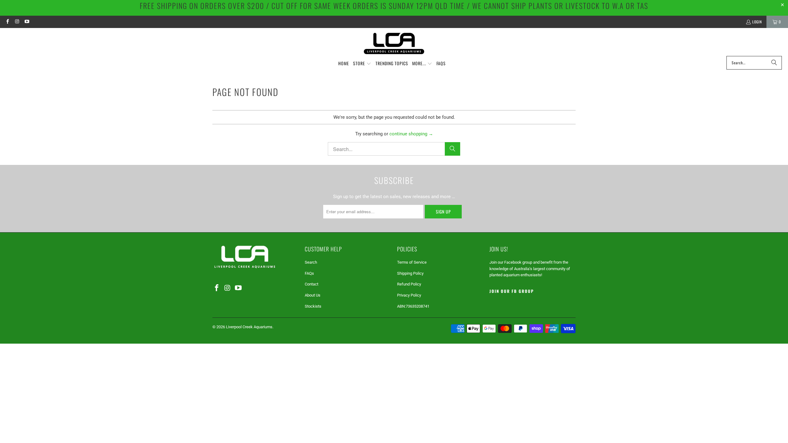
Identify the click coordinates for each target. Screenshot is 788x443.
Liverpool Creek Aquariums (249, 327)
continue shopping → (411, 134)
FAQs (309, 273)
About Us (312, 295)
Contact (311, 284)
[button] (362, 63)
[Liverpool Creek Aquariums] (394, 43)
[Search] (774, 63)
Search (311, 262)
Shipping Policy (410, 273)
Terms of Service (412, 262)
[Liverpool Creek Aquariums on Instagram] (16, 21)
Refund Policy (409, 284)
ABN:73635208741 (413, 306)
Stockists (313, 306)
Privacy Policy (409, 295)
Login (757, 21)
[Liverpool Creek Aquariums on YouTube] (26, 21)
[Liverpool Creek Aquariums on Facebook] (7, 21)
